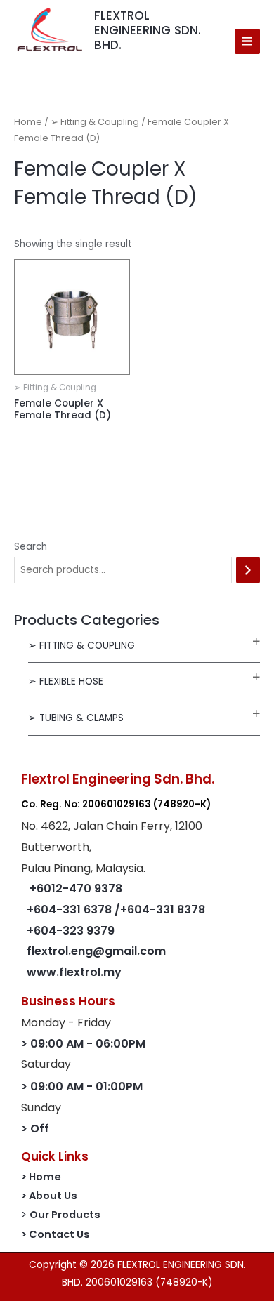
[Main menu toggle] (247, 41)
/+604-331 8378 (160, 910)
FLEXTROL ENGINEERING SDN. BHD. (147, 30)
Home (28, 122)
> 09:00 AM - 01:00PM (82, 1086)
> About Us (49, 1196)
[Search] (248, 570)
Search (30, 546)
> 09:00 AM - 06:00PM (83, 1044)
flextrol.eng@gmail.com (96, 951)
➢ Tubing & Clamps (76, 718)
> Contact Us (55, 1234)
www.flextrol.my (74, 972)
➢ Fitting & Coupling (81, 645)
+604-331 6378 (71, 910)
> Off (35, 1129)
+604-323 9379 (71, 931)
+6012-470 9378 (76, 888)
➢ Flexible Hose (65, 681)
